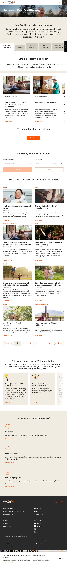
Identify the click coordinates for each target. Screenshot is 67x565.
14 (50, 343)
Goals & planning (45, 46)
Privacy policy (8, 543)
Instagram (39, 520)
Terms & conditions (9, 546)
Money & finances (32, 46)
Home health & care (8, 514)
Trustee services (38, 514)
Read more (6, 220)
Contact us (62, 502)
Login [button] (64, 2)
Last (60, 343)
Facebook (39, 526)
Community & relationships (59, 46)
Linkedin (39, 532)
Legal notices (38, 543)
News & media (7, 526)
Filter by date (38, 159)
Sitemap (7, 540)
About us (5, 520)
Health (20, 47)
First (6, 343)
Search (18, 169)
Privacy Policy (9, 562)
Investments (37, 508)
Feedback (65, 46)
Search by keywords (8, 159)
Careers (5, 523)
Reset (49, 169)
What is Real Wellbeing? (7, 46)
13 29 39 (56, 502)
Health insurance (8, 508)
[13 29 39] (59, 2)
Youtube (39, 523)
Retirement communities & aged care (13, 511)
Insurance (37, 511)
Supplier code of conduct (41, 540)
